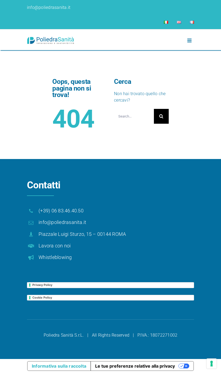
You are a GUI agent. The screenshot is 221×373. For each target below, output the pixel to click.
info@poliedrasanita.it (48, 7)
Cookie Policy (42, 297)
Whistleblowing (55, 257)
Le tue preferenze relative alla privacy (135, 366)
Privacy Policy (42, 285)
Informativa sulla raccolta (59, 366)
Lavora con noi (55, 245)
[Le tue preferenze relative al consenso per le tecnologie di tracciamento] (211, 363)
